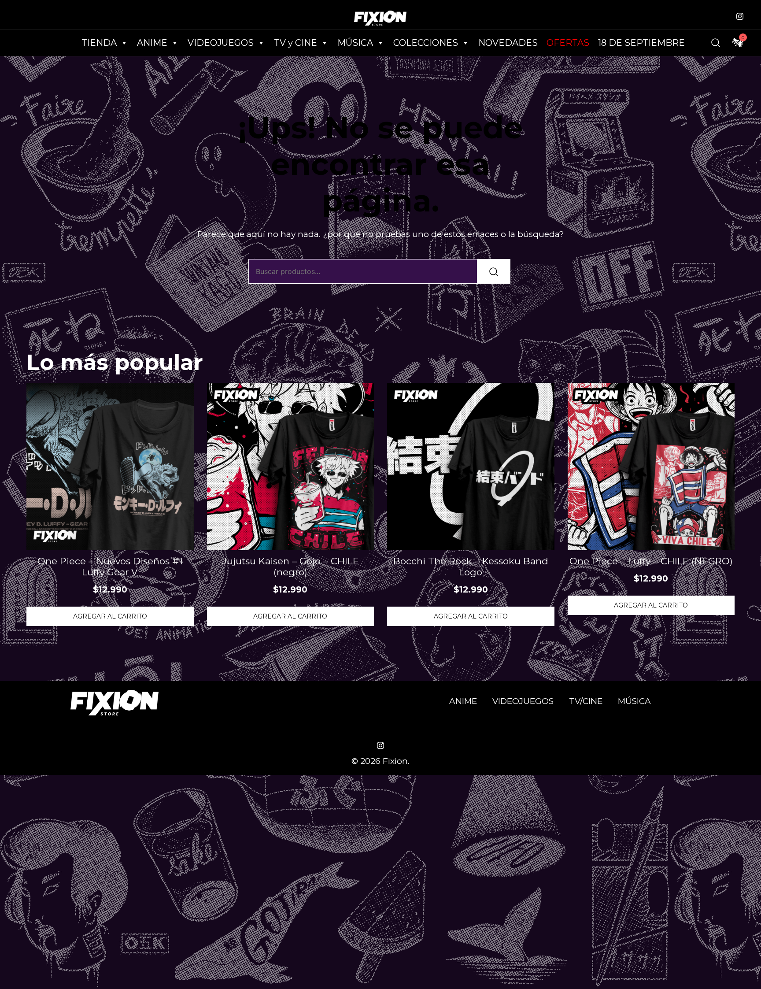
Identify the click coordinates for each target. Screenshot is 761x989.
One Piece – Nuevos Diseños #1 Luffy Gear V (110, 567)
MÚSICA (355, 42)
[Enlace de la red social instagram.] (739, 15)
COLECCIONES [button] (425, 42)
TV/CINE (585, 701)
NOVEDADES (508, 42)
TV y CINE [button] (295, 42)
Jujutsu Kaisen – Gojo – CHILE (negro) (290, 567)
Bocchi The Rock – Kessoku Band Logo (470, 567)
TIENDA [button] (99, 42)
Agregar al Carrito (110, 616)
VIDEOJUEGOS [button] (221, 42)
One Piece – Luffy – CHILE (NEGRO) (651, 561)
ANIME (463, 701)
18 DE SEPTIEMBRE (641, 42)
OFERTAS (568, 42)
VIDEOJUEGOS (523, 701)
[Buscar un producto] (715, 43)
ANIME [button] (152, 42)
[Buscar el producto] (493, 271)
